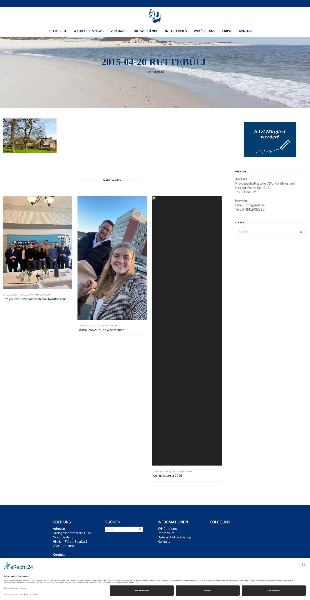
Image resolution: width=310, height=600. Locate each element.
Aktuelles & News (89, 31)
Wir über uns (204, 31)
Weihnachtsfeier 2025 (167, 475)
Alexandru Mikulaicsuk (37, 295)
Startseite (58, 31)
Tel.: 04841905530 (250, 209)
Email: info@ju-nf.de (250, 205)
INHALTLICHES (176, 31)
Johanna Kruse (109, 325)
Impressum (166, 533)
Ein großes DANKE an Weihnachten (101, 330)
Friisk (227, 31)
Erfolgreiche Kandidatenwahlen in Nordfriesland (35, 299)
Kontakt (246, 31)
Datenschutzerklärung (174, 537)
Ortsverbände (146, 31)
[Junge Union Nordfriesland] (155, 16)
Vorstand (119, 31)
